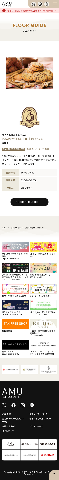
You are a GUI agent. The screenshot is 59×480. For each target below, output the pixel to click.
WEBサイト (26, 187)
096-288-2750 (29, 180)
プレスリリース (36, 426)
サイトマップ (8, 431)
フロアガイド (16, 227)
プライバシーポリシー (40, 414)
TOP (4, 227)
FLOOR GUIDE (27, 202)
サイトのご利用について (41, 418)
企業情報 (6, 414)
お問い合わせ (8, 426)
